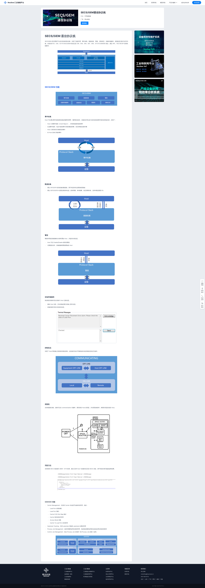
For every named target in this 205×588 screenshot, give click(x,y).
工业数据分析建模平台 (89, 571)
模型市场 (162, 2)
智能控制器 (67, 579)
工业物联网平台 (68, 571)
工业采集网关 (67, 576)
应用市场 (153, 2)
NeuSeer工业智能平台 (16, 3)
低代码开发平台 (110, 579)
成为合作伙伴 (185, 2)
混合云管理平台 (110, 574)
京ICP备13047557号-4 (158, 586)
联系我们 (84, 23)
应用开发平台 (109, 571)
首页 (146, 2)
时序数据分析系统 (87, 576)
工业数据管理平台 (87, 574)
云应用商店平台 (110, 576)
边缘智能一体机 (68, 574)
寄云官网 (143, 571)
